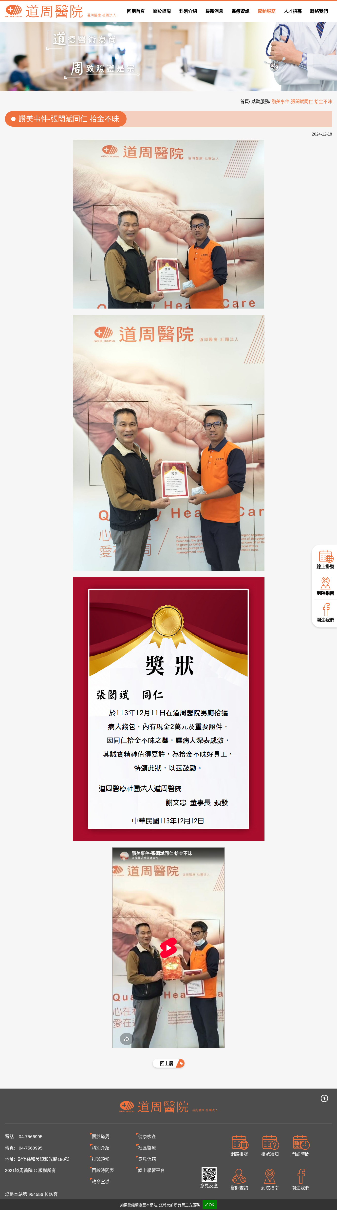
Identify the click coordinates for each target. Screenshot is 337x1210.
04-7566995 (30, 1136)
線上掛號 (325, 567)
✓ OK (209, 1205)
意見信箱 (147, 1159)
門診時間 (300, 1154)
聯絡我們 (319, 11)
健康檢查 (147, 1136)
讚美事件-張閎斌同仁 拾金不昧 (302, 101)
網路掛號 (239, 1154)
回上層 (166, 1063)
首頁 (244, 101)
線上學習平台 (151, 1170)
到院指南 (325, 593)
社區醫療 (147, 1148)
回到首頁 (136, 11)
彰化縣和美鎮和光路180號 (43, 1159)
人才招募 (293, 11)
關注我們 (325, 620)
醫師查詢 (239, 1188)
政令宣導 (101, 1181)
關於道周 (101, 1136)
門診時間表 (103, 1170)
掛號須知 (270, 1154)
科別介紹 (101, 1148)
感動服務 (267, 11)
